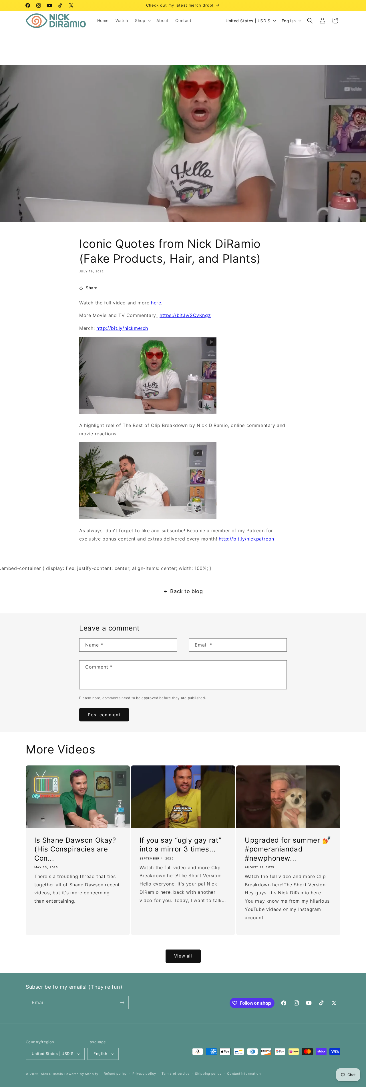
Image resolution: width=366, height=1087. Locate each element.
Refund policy (115, 1074)
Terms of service (175, 1074)
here (156, 303)
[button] (142, 21)
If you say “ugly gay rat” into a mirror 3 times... (181, 844)
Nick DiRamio (52, 1074)
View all (183, 956)
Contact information (243, 1074)
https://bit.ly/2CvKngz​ (185, 315)
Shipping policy (208, 1074)
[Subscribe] (122, 1002)
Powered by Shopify (81, 1074)
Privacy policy (144, 1074)
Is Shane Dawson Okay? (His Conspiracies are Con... (75, 849)
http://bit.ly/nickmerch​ (122, 328)
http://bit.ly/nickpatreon (246, 539)
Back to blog (186, 591)
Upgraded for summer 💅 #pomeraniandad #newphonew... (288, 849)
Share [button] (92, 287)
